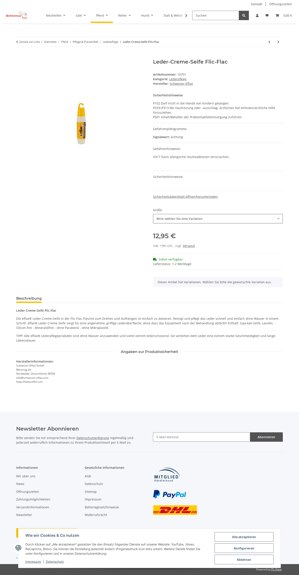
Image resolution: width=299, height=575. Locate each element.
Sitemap (91, 492)
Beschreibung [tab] (29, 298)
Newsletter (24, 515)
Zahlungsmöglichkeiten (33, 499)
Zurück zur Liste (29, 42)
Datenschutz (55, 561)
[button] (257, 15)
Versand (189, 246)
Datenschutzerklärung (92, 438)
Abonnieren (266, 437)
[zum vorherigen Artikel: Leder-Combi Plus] (269, 42)
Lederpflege (177, 79)
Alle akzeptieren (244, 537)
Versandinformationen (32, 507)
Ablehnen (244, 559)
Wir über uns (25, 476)
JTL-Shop (276, 569)
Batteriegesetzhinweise (102, 507)
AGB (88, 476)
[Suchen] (244, 15)
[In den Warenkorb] (19, 56)
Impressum (33, 561)
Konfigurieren (244, 548)
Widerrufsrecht (96, 515)
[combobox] (218, 218)
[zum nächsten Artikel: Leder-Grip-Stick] (278, 42)
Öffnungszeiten (280, 4)
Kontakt (256, 4)
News (20, 484)
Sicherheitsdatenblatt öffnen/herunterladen (185, 197)
